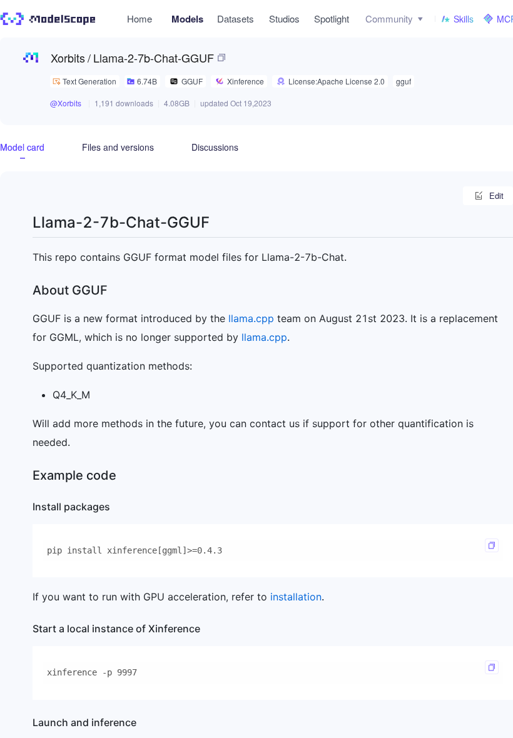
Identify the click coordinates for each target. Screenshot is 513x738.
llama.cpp (251, 318)
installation (296, 596)
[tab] (22, 147)
